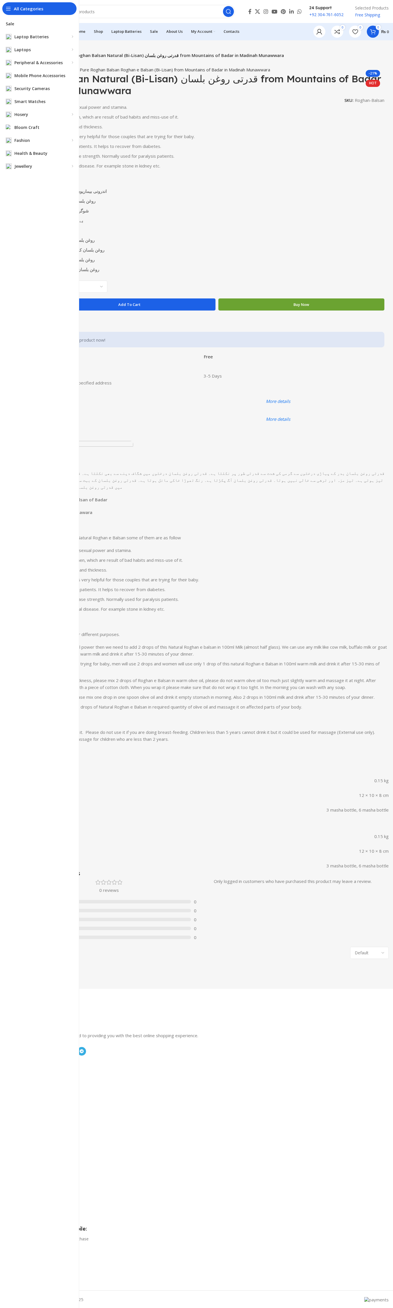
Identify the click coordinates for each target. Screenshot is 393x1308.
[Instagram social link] (266, 11)
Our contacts (34, 1144)
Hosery (28, 1098)
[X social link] (257, 11)
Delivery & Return (38, 1154)
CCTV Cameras (35, 1088)
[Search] (228, 11)
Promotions (33, 1124)
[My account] (319, 31)
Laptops (29, 1078)
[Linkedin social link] (291, 11)
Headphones (33, 1108)
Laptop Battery (36, 1068)
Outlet (27, 1163)
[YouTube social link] (274, 11)
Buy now (301, 304)
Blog (26, 1180)
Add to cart (129, 304)
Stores (28, 1134)
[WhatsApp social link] (299, 11)
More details (278, 401)
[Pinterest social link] (283, 11)
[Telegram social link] (81, 1051)
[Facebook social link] (250, 11)
